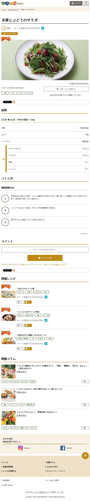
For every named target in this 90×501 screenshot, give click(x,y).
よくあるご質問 (52, 480)
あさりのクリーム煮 (26, 289)
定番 (50, 338)
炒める (20, 315)
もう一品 (46, 315)
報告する (85, 234)
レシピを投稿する (9, 471)
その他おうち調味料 (22, 338)
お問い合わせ (8, 485)
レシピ (5, 462)
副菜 (38, 315)
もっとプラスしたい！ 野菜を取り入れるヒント (37, 412)
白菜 (45, 292)
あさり (20, 292)
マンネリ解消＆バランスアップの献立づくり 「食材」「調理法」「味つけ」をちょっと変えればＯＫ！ (52, 367)
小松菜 (28, 292)
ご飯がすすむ (29, 315)
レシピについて (13, 9)
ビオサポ (37, 292)
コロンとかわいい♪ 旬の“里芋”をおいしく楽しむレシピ (40, 389)
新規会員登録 (8, 467)
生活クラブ (44, 492)
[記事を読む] (21, 372)
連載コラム (51, 462)
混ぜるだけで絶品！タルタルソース (32, 335)
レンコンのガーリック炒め (28, 312)
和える (41, 338)
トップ (3, 9)
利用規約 (6, 480)
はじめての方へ (52, 467)
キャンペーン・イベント (56, 471)
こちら (62, 264)
